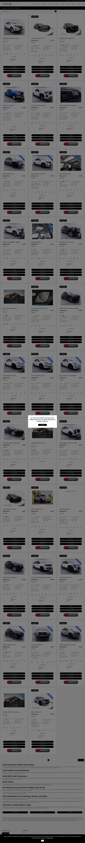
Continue (42, 424)
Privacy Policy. (50, 838)
